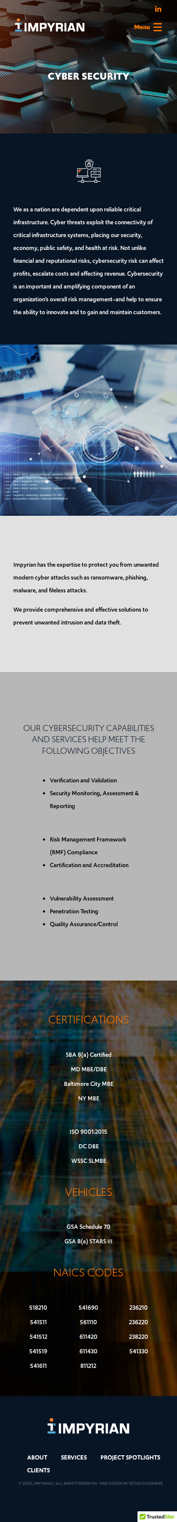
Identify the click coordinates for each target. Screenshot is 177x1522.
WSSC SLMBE (88, 1161)
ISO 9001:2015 (88, 1132)
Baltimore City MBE (88, 1084)
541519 (38, 1351)
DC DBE (89, 1146)
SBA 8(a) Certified (89, 1055)
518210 (38, 1308)
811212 (88, 1366)
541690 (88, 1308)
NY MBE (88, 1098)
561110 (88, 1322)
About (37, 1458)
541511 (38, 1322)
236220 (138, 1322)
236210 (138, 1308)
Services (74, 1458)
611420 (88, 1337)
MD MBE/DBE (89, 1069)
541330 (138, 1351)
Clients (38, 1470)
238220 (138, 1337)
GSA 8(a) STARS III (88, 1241)
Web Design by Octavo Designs (131, 1483)
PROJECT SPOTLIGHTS (130, 1458)
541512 (38, 1337)
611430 (88, 1351)
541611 (38, 1366)
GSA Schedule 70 (88, 1227)
